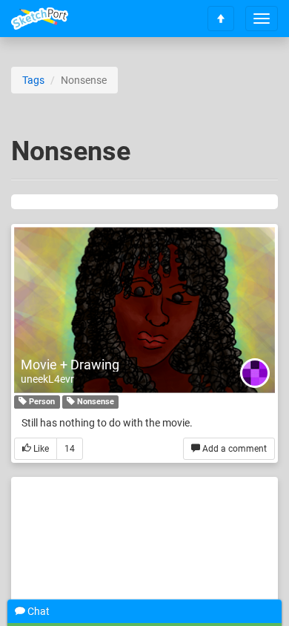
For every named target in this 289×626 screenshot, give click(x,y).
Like (40, 449)
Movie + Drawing (70, 364)
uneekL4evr (47, 379)
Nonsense (94, 401)
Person (41, 401)
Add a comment (233, 449)
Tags (33, 80)
